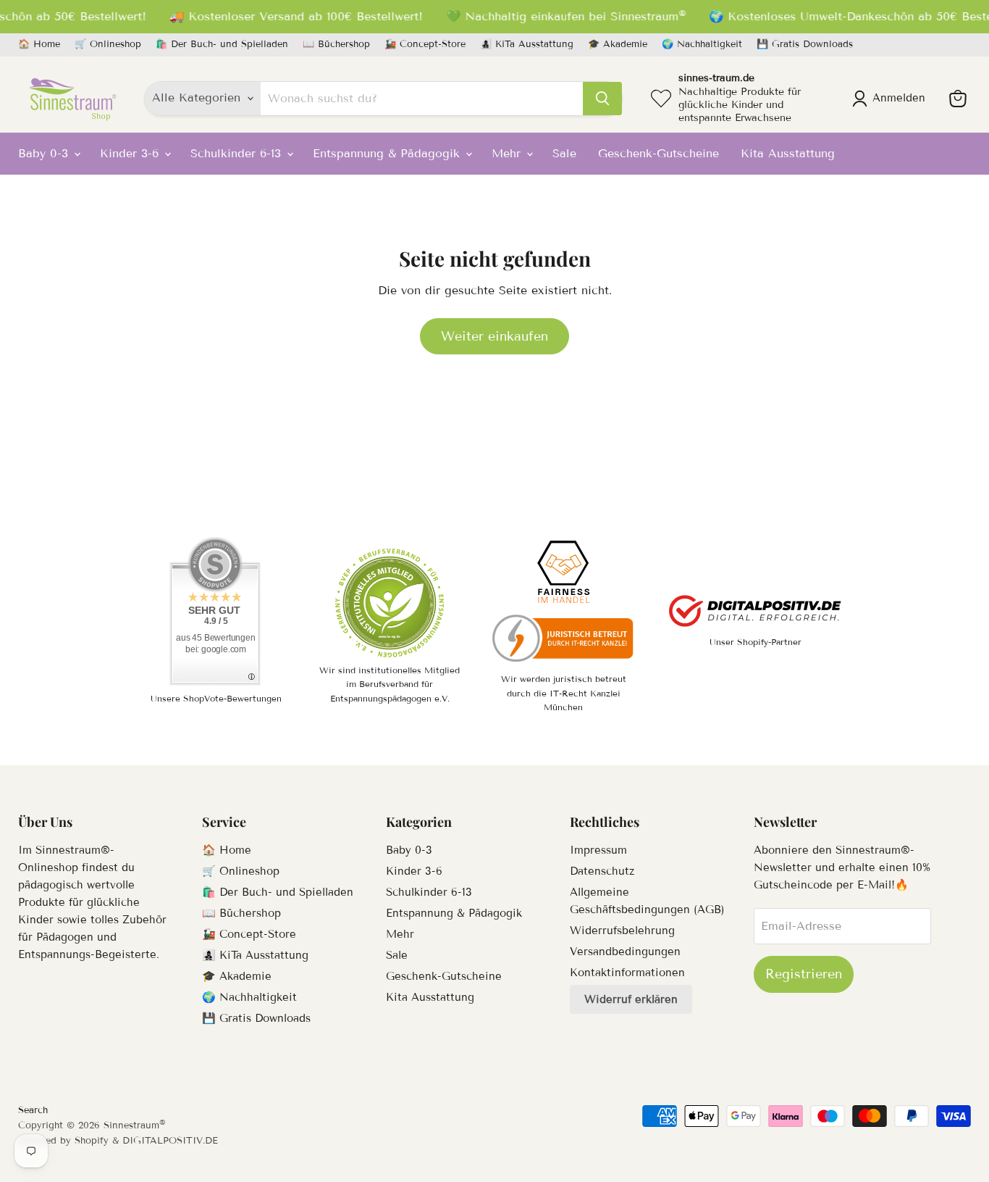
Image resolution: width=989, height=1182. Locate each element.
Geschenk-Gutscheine (658, 153)
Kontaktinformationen (627, 972)
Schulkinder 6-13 (237, 153)
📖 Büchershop (336, 44)
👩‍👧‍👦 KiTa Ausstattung (526, 44)
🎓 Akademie (617, 44)
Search (33, 1110)
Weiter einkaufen (494, 336)
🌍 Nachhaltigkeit (702, 44)
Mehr (508, 153)
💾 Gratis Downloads (805, 44)
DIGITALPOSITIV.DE (170, 1140)
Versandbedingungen (625, 951)
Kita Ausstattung (788, 153)
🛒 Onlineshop (108, 44)
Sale (564, 153)
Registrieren (803, 974)
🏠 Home (39, 44)
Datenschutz (602, 871)
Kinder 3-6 (131, 153)
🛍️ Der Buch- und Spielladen (222, 44)
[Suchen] (602, 98)
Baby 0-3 (45, 153)
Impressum (598, 850)
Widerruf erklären (631, 999)
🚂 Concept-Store (425, 44)
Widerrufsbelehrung (622, 930)
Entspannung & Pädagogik (388, 153)
